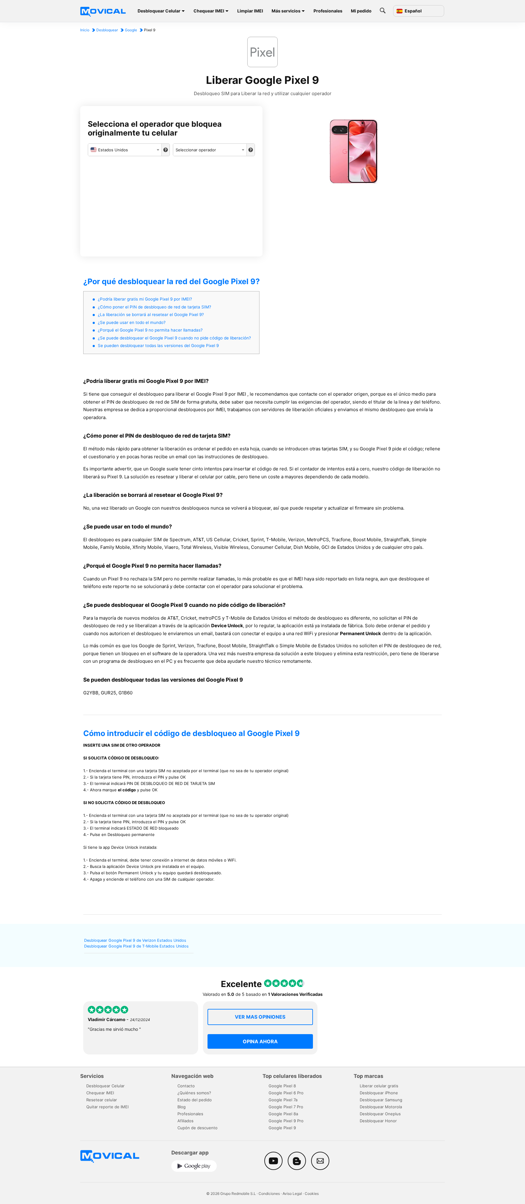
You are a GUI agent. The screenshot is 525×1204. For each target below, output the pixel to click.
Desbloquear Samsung (381, 1099)
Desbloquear (107, 30)
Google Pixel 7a (283, 1099)
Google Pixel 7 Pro (286, 1106)
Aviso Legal (292, 1193)
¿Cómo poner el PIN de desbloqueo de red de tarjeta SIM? (154, 306)
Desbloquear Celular (159, 10)
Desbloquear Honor (378, 1120)
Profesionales (328, 10)
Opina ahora (260, 1041)
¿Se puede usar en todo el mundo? (132, 322)
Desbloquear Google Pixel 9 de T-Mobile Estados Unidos (136, 946)
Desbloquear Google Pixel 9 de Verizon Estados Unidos (135, 940)
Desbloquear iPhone (379, 1092)
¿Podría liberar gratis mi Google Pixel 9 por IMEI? (145, 299)
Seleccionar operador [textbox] (196, 149)
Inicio (84, 30)
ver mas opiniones (260, 1017)
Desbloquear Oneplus (380, 1113)
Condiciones (269, 1193)
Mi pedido (361, 10)
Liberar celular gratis (379, 1085)
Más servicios (286, 10)
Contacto (186, 1085)
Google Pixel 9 (282, 1127)
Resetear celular (101, 1099)
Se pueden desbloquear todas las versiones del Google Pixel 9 (158, 345)
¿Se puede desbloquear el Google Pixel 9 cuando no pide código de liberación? (174, 337)
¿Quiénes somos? (194, 1092)
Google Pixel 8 (282, 1085)
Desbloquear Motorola (381, 1106)
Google (131, 30)
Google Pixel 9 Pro (286, 1120)
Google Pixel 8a (283, 1113)
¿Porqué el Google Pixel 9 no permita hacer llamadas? (150, 330)
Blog (181, 1106)
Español (413, 11)
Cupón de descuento (197, 1127)
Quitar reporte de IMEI (107, 1106)
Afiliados (185, 1120)
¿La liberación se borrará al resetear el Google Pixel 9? (151, 314)
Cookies (312, 1193)
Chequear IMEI (209, 10)
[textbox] (124, 150)
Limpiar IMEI (250, 10)
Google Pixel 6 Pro (286, 1092)
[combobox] (124, 150)
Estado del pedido (194, 1099)
